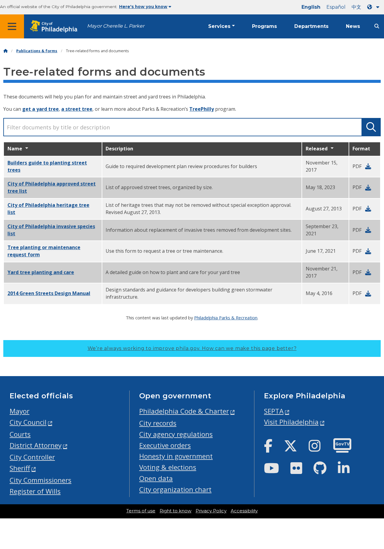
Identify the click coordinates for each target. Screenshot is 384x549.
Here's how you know (143, 6)
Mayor (19, 411)
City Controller (32, 457)
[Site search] (377, 26)
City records (157, 423)
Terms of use (140, 511)
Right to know (175, 511)
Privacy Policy (211, 511)
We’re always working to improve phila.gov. (192, 348)
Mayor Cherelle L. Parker (115, 26)
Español (336, 7)
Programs (264, 26)
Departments (311, 26)
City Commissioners (40, 480)
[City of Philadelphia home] (55, 26)
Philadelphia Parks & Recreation (225, 318)
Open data (156, 478)
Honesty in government (176, 456)
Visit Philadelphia (291, 422)
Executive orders (165, 445)
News (353, 26)
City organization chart (175, 489)
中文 (356, 7)
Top (371, 518)
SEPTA (274, 411)
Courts (20, 434)
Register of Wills (35, 491)
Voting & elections (167, 467)
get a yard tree (40, 109)
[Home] (5, 50)
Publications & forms (36, 50)
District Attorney (36, 445)
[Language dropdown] (374, 7)
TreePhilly (201, 109)
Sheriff (20, 468)
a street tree (76, 109)
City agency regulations (176, 434)
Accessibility (244, 511)
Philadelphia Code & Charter (184, 411)
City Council (28, 422)
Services (219, 26)
